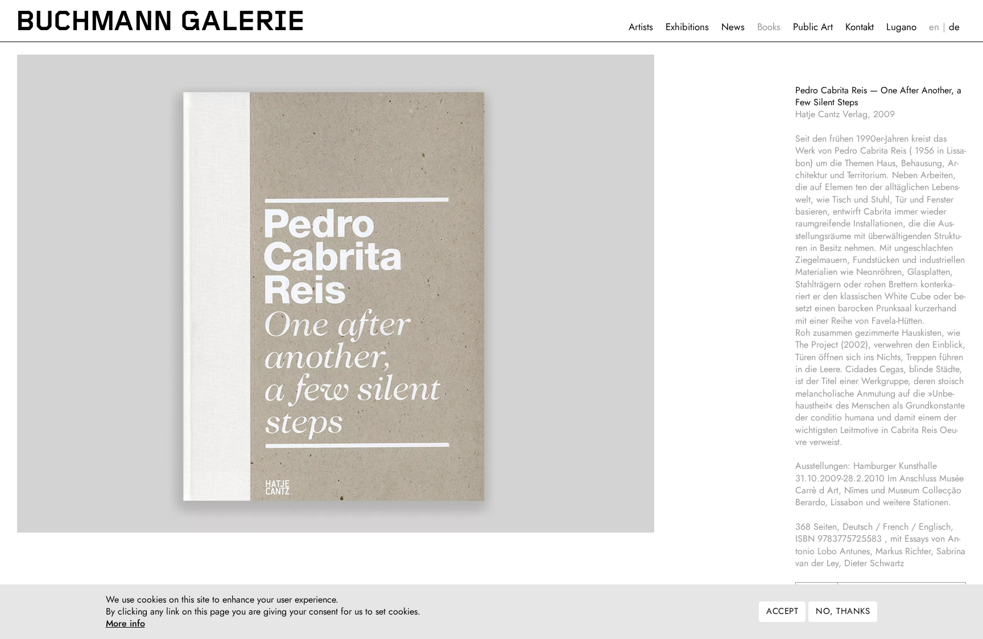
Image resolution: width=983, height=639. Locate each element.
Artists (641, 27)
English (934, 27)
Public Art (813, 27)
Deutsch (954, 27)
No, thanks (843, 611)
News (733, 27)
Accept (782, 611)
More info (125, 624)
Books (768, 27)
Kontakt (859, 27)
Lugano (901, 27)
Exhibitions (687, 27)
